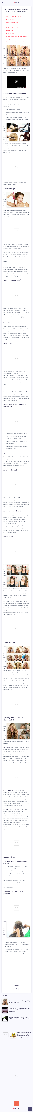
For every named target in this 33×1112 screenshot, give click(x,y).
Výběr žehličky (10, 33)
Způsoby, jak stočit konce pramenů (15, 41)
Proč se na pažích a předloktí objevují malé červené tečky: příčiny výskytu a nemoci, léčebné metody (19, 1010)
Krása (16, 988)
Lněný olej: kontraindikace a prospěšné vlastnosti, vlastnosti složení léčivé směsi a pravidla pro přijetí (24, 1035)
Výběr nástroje (10, 19)
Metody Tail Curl (10, 39)
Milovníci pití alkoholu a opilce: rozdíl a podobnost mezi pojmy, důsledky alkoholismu (20, 1018)
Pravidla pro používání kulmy (13, 16)
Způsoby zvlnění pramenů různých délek (16, 36)
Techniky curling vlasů (12, 22)
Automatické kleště (11, 25)
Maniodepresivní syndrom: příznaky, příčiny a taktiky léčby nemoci (20, 1001)
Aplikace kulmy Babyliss (12, 27)
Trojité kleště (9, 30)
